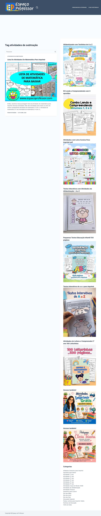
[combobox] (29, 51)
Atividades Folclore (69, 489)
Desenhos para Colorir (70, 491)
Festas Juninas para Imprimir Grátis (73, 501)
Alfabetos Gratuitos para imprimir (73, 470)
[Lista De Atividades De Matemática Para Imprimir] (31, 81)
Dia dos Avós (67, 495)
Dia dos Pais (67, 497)
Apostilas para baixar (69, 472)
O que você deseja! (94, 7)
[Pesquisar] (37, 7)
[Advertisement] (50, 27)
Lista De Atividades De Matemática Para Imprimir (26, 60)
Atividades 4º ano (68, 482)
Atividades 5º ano (68, 484)
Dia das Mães (67, 493)
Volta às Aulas (67, 505)
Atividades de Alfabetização (15, 56)
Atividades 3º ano (68, 480)
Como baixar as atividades (79, 7)
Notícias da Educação (69, 503)
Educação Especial (69, 499)
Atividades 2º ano (68, 476)
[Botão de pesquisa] (55, 51)
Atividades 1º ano (68, 474)
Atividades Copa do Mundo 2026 (73, 486)
